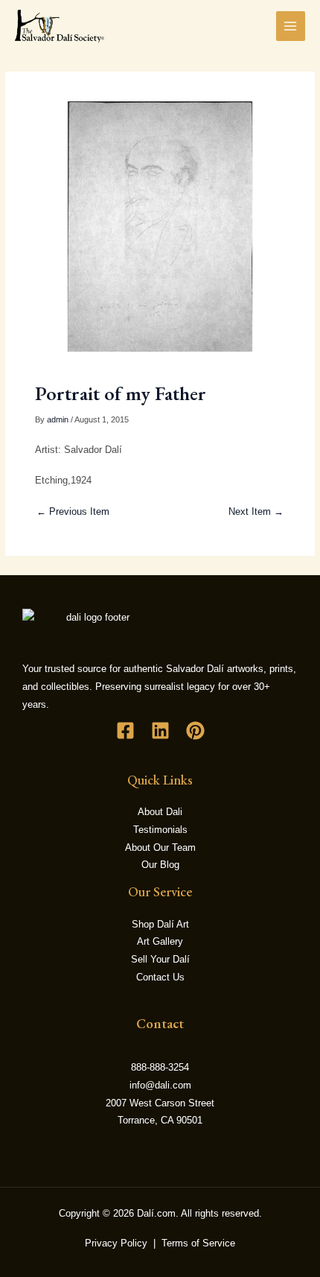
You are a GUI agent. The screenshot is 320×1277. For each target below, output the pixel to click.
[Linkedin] (160, 730)
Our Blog (160, 864)
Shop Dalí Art (160, 924)
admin (57, 419)
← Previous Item (72, 511)
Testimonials (160, 829)
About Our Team (160, 847)
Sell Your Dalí (160, 959)
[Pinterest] (195, 730)
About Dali (160, 811)
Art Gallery (160, 941)
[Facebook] (125, 730)
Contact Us (160, 977)
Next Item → (256, 511)
